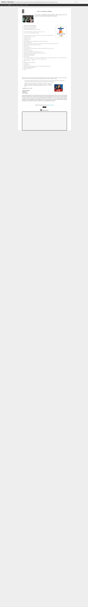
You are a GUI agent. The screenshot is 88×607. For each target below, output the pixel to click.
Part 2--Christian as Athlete (44, 11)
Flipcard (5, 5)
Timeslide (26, 5)
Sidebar (17, 5)
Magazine (10, 5)
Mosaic (14, 5)
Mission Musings (50, 105)
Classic (2, 5)
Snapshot (21, 5)
